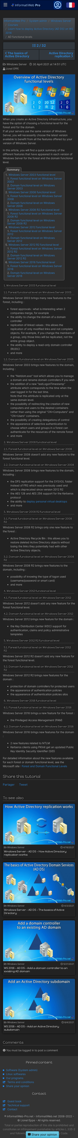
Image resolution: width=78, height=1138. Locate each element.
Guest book (14, 1101)
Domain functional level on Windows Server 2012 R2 (31, 257)
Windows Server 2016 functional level (32, 262)
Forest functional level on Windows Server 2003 (34, 180)
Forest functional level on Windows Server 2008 (34, 197)
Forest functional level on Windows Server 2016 (34, 267)
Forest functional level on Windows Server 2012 (34, 232)
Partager (9, 784)
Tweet (23, 784)
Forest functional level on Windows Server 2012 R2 (34, 250)
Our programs (14, 1078)
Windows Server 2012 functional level (32, 227)
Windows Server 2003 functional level (32, 174)
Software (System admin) (21, 1070)
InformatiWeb (27, 5)
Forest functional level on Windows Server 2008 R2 (34, 215)
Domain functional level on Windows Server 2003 (31, 187)
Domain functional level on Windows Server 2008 (31, 204)
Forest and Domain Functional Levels (44, 766)
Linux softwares (16, 1074)
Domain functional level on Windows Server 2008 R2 (31, 222)
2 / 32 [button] (41, 46)
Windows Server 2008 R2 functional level (34, 209)
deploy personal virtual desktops (47, 501)
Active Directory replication (61, 54)
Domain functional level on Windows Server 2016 (31, 274)
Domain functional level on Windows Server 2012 (31, 239)
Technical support (18, 1105)
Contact (12, 1109)
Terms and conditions (20, 1082)
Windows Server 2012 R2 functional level (34, 244)
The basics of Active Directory (17, 54)
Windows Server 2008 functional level (32, 192)
